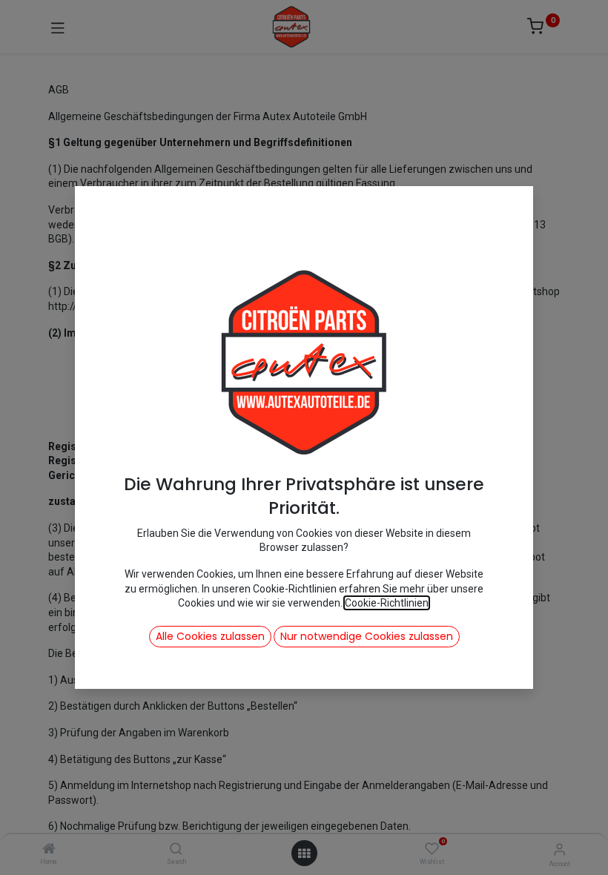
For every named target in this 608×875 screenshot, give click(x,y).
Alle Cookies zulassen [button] (210, 636)
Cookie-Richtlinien (387, 603)
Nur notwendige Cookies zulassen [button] (366, 636)
